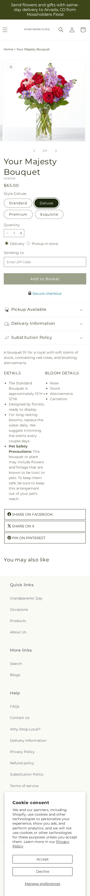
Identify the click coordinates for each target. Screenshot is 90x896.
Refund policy (22, 763)
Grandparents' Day (26, 598)
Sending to (21, 252)
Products (18, 621)
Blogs (15, 675)
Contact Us (20, 717)
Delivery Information (28, 740)
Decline (42, 871)
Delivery (18, 243)
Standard (18, 203)
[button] (61, 29)
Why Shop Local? (25, 729)
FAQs (15, 706)
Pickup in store (45, 243)
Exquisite (49, 214)
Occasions (19, 609)
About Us (18, 632)
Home (8, 49)
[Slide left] (34, 150)
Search (16, 663)
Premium (18, 214)
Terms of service (24, 786)
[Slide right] (56, 150)
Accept (42, 859)
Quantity (12, 225)
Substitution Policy (27, 774)
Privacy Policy (22, 752)
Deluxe (46, 203)
